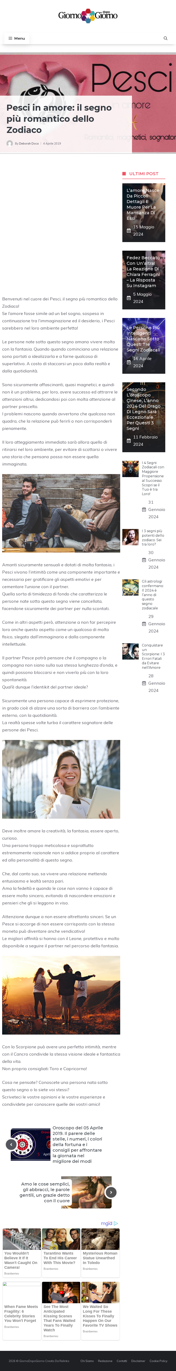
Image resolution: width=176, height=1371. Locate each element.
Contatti (122, 1361)
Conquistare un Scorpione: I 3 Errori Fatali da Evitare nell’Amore (153, 656)
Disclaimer (138, 1361)
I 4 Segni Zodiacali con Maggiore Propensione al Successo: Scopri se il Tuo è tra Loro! (153, 478)
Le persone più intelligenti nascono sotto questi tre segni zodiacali (143, 339)
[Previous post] (11, 1144)
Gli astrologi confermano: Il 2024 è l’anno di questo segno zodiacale (153, 594)
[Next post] (111, 1192)
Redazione (105, 1361)
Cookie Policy (158, 1361)
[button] (165, 38)
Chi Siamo (87, 1361)
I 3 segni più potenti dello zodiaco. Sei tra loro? (153, 537)
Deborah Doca (29, 143)
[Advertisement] (61, 197)
